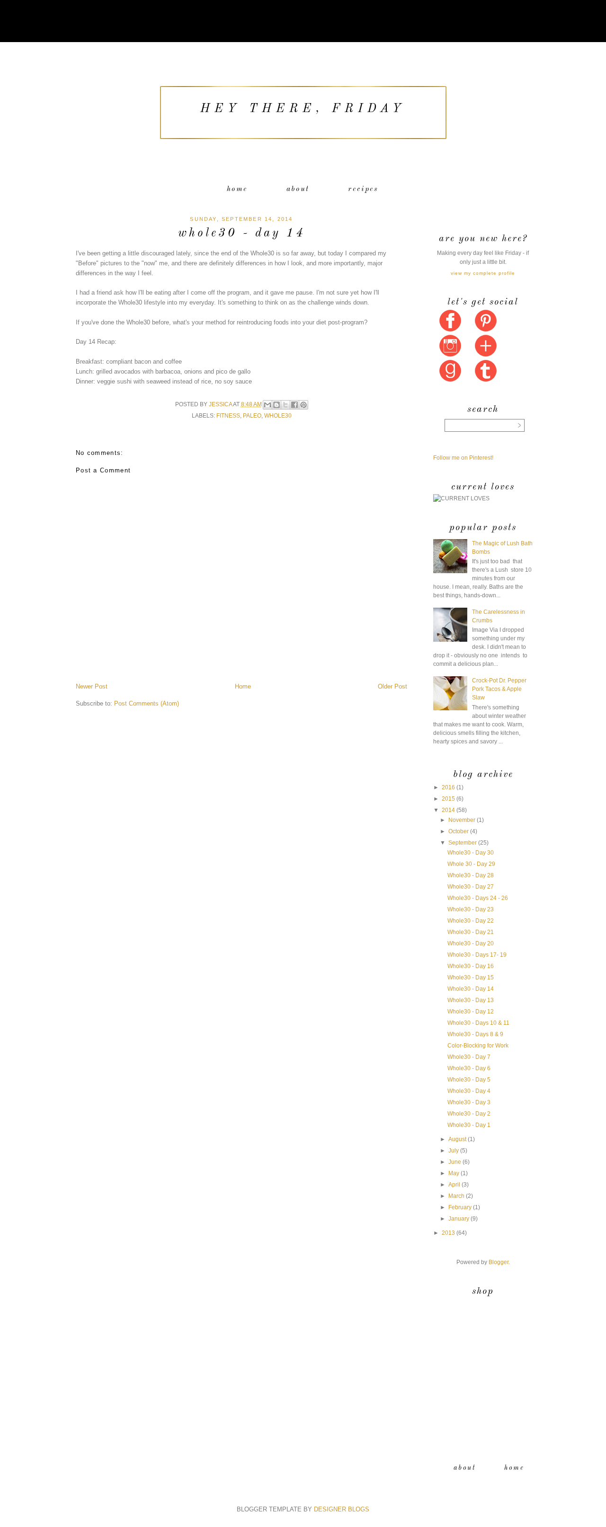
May (453, 1173)
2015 (448, 798)
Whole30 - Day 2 (468, 1113)
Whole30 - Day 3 (468, 1102)
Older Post (392, 686)
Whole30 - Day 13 (470, 1000)
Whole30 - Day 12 (470, 1011)
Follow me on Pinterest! (463, 457)
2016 (448, 787)
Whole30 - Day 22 (470, 920)
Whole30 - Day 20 (470, 943)
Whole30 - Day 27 (470, 886)
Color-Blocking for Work (477, 1045)
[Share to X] (285, 405)
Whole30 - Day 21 (470, 932)
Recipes (363, 189)
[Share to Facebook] (294, 405)
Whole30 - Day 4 (468, 1091)
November (461, 820)
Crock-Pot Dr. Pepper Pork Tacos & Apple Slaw (499, 689)
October (458, 831)
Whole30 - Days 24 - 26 (477, 898)
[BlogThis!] (276, 405)
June (454, 1162)
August (457, 1139)
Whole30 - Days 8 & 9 (475, 1034)
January (458, 1218)
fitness (228, 415)
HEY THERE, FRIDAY (303, 109)
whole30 (278, 415)
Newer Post (91, 686)
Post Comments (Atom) (146, 703)
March (456, 1196)
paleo (252, 415)
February (460, 1207)
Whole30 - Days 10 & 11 (478, 1023)
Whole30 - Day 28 (470, 875)
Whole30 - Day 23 (470, 909)
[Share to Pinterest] (303, 405)
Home (237, 189)
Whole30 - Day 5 (468, 1079)
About (298, 189)
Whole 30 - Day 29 (471, 864)
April (454, 1184)
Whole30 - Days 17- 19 (477, 954)
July (453, 1150)
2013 (448, 1233)
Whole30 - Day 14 (470, 989)
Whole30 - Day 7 (468, 1057)
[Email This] (267, 405)
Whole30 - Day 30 (470, 852)
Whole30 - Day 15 (470, 977)
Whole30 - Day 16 (470, 966)
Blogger (498, 1262)
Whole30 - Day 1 (468, 1125)
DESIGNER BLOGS (341, 1509)
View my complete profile (483, 273)
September (462, 842)
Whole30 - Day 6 (468, 1068)
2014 (448, 810)
